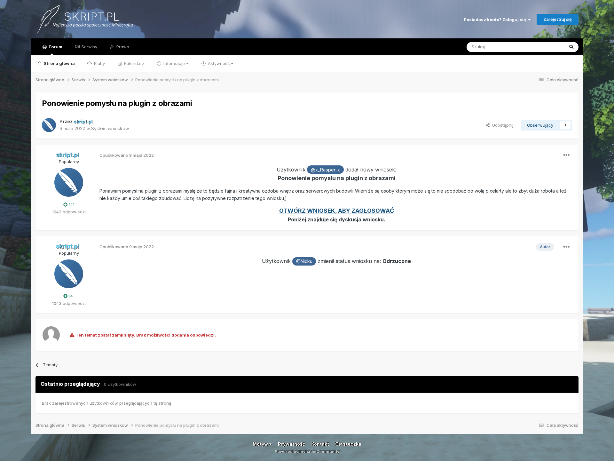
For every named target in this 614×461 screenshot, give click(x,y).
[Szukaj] (571, 47)
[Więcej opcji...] (566, 155)
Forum (55, 46)
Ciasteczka (348, 444)
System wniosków (110, 128)
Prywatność (291, 444)
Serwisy (88, 46)
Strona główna (59, 63)
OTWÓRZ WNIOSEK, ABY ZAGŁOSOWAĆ (336, 210)
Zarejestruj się (557, 19)
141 (71, 204)
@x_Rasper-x (325, 169)
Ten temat (545, 46)
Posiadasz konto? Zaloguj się (496, 19)
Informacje (174, 63)
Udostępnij (501, 125)
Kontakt (320, 444)
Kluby (99, 63)
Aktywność (219, 63)
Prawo (122, 46)
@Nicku (304, 261)
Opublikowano (126, 155)
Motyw (261, 444)
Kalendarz (133, 63)
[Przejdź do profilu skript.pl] (49, 125)
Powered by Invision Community (307, 451)
